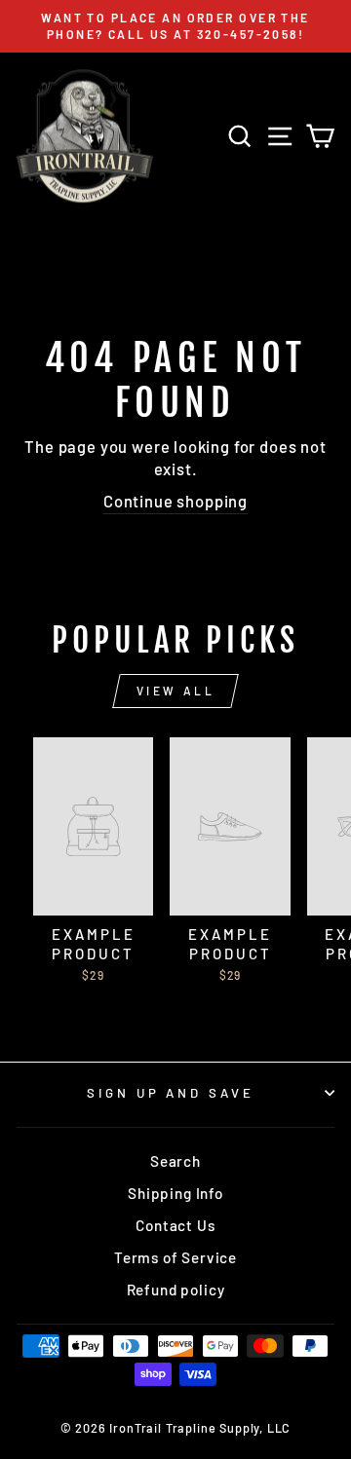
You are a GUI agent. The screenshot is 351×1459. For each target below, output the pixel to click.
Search (175, 1161)
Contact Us (175, 1225)
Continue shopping (175, 500)
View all (175, 690)
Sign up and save (171, 1093)
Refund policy (176, 1289)
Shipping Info (175, 1193)
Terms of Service (175, 1257)
